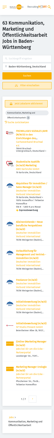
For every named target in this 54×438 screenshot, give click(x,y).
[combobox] (27, 58)
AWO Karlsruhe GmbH (27, 169)
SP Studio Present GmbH (29, 327)
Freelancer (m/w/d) (26, 279)
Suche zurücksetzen (18, 122)
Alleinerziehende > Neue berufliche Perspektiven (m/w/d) (29, 225)
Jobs (11, 417)
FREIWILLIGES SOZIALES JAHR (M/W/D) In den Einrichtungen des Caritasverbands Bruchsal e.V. (32, 138)
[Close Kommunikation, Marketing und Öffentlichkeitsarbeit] (28, 118)
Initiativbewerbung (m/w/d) (31, 301)
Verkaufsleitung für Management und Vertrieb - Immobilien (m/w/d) (31, 254)
